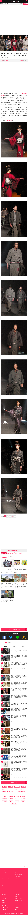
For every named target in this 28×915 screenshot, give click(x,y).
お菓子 (9, 791)
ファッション (19, 553)
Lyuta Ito (9, 120)
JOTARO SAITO (11, 553)
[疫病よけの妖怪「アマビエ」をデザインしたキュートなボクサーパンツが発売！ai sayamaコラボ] (20, 563)
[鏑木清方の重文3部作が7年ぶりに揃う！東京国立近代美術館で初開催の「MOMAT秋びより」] (5, 764)
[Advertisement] (14, 20)
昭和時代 (11, 801)
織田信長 (17, 794)
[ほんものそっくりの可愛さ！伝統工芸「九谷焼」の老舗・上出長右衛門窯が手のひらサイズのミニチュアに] (5, 758)
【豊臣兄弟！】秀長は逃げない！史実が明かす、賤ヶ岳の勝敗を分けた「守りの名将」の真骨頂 (19, 656)
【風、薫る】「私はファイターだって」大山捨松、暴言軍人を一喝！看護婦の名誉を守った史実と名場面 (19, 743)
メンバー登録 (26, 3)
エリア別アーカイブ (6, 898)
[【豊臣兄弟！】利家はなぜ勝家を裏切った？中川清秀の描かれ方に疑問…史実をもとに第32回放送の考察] (5, 698)
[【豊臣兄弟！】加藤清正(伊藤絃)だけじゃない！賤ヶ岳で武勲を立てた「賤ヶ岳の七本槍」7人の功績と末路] (5, 678)
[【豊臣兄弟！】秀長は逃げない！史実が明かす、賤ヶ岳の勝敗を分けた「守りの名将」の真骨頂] (5, 658)
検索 (27, 1)
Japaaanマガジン (18, 891)
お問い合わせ (18, 894)
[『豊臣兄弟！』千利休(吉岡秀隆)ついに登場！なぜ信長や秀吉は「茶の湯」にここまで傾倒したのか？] (5, 724)
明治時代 (23, 794)
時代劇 (23, 791)
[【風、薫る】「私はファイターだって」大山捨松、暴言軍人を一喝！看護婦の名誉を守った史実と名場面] (5, 744)
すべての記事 (4, 872)
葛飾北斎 (23, 801)
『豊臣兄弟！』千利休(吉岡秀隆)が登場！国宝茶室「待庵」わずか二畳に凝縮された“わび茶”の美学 (19, 670)
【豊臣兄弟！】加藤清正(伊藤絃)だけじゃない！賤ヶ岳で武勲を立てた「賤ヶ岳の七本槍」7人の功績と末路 (19, 676)
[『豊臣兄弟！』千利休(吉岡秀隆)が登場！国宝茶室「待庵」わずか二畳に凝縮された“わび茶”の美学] (5, 671)
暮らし (3, 884)
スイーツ (24, 789)
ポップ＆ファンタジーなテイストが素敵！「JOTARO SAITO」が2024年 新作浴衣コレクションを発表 (7, 570)
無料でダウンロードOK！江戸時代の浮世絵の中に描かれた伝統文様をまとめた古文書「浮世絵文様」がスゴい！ (20, 586)
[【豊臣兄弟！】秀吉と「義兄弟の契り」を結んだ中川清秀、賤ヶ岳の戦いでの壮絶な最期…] (5, 731)
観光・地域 (4, 882)
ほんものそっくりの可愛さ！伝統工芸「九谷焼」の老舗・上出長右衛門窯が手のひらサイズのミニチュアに (19, 756)
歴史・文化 (17, 884)
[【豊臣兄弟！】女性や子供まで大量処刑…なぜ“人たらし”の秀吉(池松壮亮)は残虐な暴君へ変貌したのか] (5, 738)
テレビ (5, 794)
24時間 (5, 645)
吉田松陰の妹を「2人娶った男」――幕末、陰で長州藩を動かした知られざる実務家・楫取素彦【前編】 (19, 749)
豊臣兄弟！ (5, 798)
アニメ (4, 789)
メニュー (1, 1)
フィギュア (18, 798)
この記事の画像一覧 (15, 550)
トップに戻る (24, 867)
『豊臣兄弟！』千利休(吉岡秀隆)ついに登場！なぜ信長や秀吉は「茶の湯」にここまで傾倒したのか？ (19, 723)
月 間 (23, 645)
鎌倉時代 (5, 801)
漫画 (19, 791)
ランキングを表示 (13, 782)
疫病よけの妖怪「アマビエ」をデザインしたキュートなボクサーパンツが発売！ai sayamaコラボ (20, 570)
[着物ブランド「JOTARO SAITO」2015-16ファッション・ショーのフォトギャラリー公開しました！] (14, 43)
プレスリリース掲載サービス (13, 629)
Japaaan (14, 1)
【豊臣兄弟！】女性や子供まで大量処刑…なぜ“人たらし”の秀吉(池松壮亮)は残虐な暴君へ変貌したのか (19, 736)
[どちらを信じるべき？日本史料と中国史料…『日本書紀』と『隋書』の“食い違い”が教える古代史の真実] (5, 691)
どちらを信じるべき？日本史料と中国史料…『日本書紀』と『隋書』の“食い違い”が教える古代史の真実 (19, 689)
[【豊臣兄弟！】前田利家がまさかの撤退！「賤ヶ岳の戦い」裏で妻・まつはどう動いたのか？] (5, 718)
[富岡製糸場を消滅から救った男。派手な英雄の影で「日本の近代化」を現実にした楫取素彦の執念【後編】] (5, 771)
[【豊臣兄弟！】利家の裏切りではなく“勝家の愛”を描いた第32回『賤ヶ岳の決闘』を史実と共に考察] (5, 705)
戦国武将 (10, 789)
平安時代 (24, 786)
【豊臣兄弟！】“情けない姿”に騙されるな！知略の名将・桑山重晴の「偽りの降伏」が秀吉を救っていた (19, 650)
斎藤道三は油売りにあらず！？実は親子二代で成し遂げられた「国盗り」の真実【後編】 (7, 586)
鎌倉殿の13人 (14, 803)
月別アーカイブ (18, 898)
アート (2, 60)
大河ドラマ (17, 786)
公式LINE (17, 637)
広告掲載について (5, 894)
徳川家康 (6, 796)
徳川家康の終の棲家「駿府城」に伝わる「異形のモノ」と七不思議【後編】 (7, 600)
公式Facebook (4, 637)
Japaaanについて (18, 892)
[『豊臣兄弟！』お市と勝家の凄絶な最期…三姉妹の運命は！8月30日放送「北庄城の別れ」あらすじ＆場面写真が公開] (5, 777)
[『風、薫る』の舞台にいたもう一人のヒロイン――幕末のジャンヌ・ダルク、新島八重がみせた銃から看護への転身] (5, 665)
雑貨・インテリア (5, 878)
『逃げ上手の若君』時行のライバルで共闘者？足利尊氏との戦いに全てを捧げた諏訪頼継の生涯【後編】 (19, 709)
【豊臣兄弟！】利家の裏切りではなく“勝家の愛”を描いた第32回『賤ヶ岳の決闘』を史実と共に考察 (19, 703)
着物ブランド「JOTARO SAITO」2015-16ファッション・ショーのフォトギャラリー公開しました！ (14, 55)
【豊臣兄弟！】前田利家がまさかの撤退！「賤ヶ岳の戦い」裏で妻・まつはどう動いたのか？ (19, 716)
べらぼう (11, 794)
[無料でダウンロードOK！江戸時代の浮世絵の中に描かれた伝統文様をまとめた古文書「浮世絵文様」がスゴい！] (20, 578)
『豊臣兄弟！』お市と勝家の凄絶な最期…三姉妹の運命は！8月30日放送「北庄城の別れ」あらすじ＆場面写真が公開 (19, 776)
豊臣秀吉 (12, 798)
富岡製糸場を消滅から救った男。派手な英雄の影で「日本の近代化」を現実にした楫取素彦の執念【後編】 (19, 769)
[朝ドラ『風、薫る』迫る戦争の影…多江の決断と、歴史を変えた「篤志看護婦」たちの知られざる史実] (5, 685)
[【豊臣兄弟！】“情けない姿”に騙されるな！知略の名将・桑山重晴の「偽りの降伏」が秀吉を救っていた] (5, 651)
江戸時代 (5, 786)
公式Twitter (10, 637)
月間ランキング (5, 902)
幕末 (14, 791)
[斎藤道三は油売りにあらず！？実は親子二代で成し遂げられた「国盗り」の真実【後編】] (7, 578)
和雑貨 (16, 878)
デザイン (17, 796)
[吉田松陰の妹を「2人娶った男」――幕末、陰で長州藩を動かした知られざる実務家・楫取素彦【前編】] (5, 751)
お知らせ (4, 892)
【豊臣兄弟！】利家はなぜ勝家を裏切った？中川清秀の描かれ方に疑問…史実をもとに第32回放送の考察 (19, 696)
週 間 (14, 645)
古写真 (3, 886)
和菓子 (16, 880)
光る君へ (17, 801)
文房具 (22, 796)
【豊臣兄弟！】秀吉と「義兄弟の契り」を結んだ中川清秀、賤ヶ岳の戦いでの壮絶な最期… (19, 729)
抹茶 (12, 796)
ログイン (21, 3)
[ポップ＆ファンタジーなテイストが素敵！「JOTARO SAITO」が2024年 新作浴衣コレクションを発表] (7, 563)
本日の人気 (4, 900)
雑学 (5, 791)
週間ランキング (18, 900)
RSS (24, 637)
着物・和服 (6, 60)
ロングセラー (17, 789)
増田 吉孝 (21, 60)
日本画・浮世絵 (18, 874)
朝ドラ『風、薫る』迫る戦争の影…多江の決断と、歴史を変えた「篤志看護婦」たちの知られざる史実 (19, 683)
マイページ (4, 896)
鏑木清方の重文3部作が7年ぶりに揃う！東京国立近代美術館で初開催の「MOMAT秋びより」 (19, 762)
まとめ (16, 872)
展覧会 (24, 798)
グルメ (3, 880)
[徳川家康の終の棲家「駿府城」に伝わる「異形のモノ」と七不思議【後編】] (7, 594)
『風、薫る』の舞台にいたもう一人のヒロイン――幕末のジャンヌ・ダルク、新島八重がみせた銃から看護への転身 (19, 663)
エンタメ (17, 882)
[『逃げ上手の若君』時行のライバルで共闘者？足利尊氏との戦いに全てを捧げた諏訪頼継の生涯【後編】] (5, 711)
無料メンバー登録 (18, 896)
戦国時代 (11, 786)
